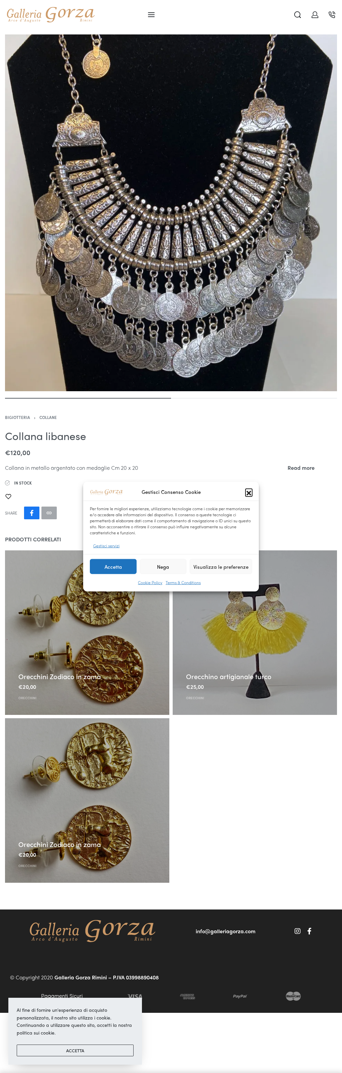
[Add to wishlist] (8, 496)
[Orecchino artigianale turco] (255, 632)
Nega (163, 566)
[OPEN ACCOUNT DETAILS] (315, 14)
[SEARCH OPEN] (297, 14)
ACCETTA (75, 1050)
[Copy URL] (49, 513)
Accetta (113, 566)
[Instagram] (297, 931)
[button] (248, 492)
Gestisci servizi (106, 545)
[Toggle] (301, 467)
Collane (48, 417)
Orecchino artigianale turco (229, 676)
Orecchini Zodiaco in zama (59, 676)
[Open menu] (151, 14)
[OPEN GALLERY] (171, 212)
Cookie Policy (150, 582)
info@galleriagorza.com (225, 931)
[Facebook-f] (309, 931)
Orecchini (27, 697)
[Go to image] (88, 398)
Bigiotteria (17, 417)
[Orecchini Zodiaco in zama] (87, 632)
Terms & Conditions (183, 582)
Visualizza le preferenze (220, 566)
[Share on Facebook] (31, 513)
